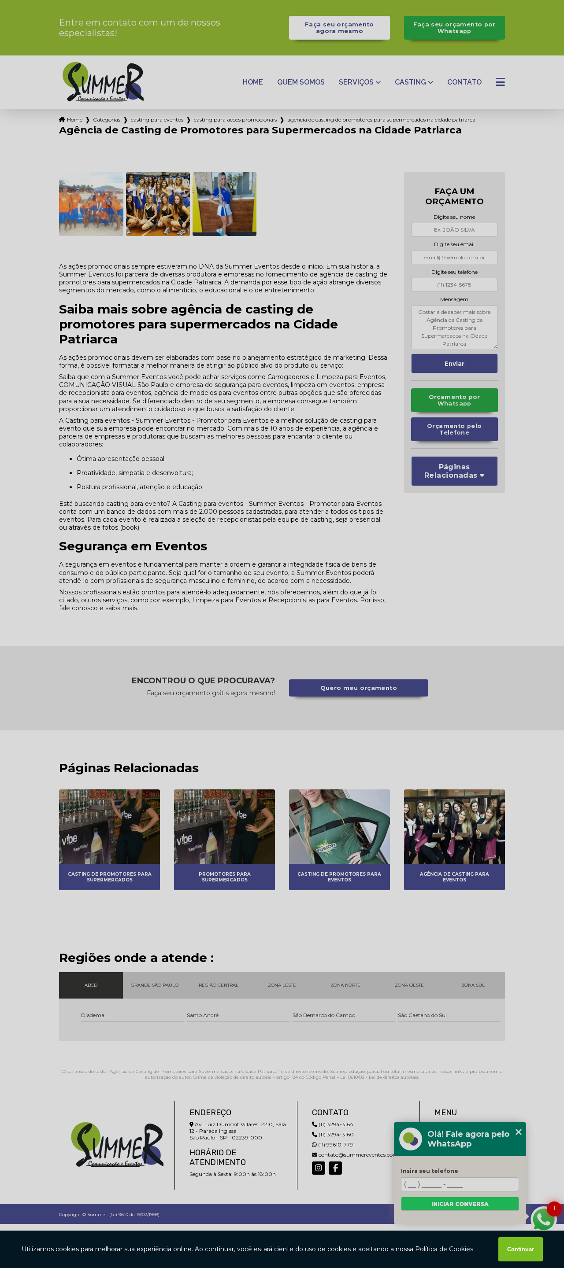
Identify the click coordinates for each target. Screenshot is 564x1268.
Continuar (520, 1249)
